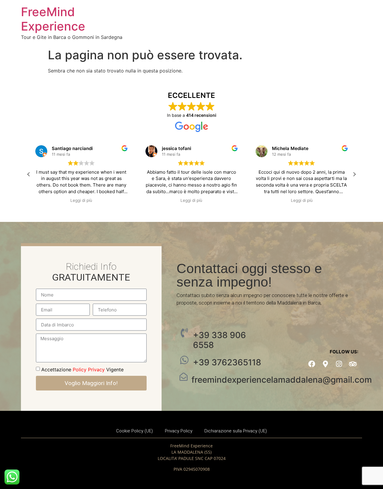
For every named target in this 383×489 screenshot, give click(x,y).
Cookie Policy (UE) (134, 431)
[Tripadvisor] (352, 364)
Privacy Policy (178, 431)
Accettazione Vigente (82, 370)
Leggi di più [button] (81, 200)
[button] (354, 174)
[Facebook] (311, 364)
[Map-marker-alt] (325, 364)
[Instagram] (339, 364)
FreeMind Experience (53, 19)
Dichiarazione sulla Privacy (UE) (235, 431)
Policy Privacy (89, 370)
